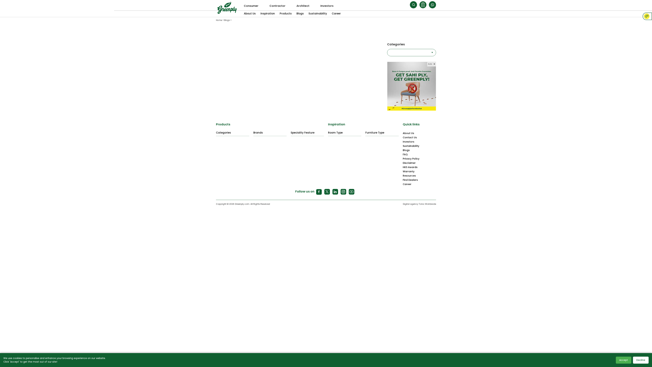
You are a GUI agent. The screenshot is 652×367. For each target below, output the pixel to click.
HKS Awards (410, 167)
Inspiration (267, 13)
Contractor (277, 6)
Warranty (408, 171)
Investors (326, 6)
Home (219, 20)
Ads (431, 64)
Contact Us (410, 137)
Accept (623, 360)
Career (336, 13)
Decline (640, 360)
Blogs (300, 13)
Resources (409, 175)
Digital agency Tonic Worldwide (419, 204)
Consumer (251, 6)
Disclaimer (409, 163)
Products (286, 13)
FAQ (405, 154)
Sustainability (318, 13)
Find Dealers (410, 180)
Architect (302, 6)
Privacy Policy (411, 158)
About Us (250, 13)
